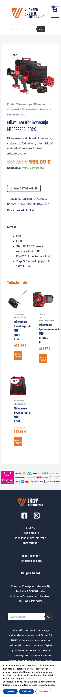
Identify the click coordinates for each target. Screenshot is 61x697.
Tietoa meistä (30, 532)
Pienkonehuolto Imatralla (30, 537)
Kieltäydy (26, 691)
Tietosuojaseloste (30, 560)
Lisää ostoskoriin (24, 188)
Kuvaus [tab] (11, 226)
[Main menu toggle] (5, 11)
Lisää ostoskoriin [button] (18, 355)
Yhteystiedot (31, 542)
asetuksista (47, 684)
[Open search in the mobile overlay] (25, 29)
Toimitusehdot (31, 555)
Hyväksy (10, 691)
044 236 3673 (33, 601)
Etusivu (11, 104)
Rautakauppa (24, 104)
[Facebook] (24, 515)
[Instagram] (37, 515)
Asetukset (43, 691)
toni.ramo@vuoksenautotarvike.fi (30, 596)
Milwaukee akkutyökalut (33, 204)
